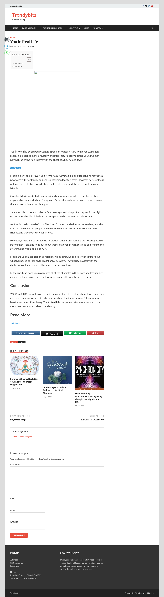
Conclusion (18, 63)
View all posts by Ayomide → (25, 436)
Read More (17, 66)
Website (14, 522)
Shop (86, 28)
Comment (15, 464)
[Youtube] (152, 6)
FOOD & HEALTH (29, 28)
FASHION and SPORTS (52, 28)
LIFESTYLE (73, 28)
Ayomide (31, 46)
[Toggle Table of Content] (28, 59)
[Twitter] (146, 6)
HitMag (150, 593)
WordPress (139, 593)
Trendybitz (24, 15)
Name (13, 498)
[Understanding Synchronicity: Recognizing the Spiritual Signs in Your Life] (89, 374)
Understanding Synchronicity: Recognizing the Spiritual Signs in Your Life (88, 397)
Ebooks (13, 37)
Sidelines (15, 323)
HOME (15, 28)
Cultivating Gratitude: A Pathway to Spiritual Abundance (55, 390)
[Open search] (152, 28)
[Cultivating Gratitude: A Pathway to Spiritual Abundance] (57, 370)
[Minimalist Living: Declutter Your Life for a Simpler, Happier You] (24, 366)
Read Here (15, 167)
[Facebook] (143, 6)
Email (13, 510)
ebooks (22, 342)
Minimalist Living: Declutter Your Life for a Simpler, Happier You (24, 382)
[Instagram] (149, 6)
